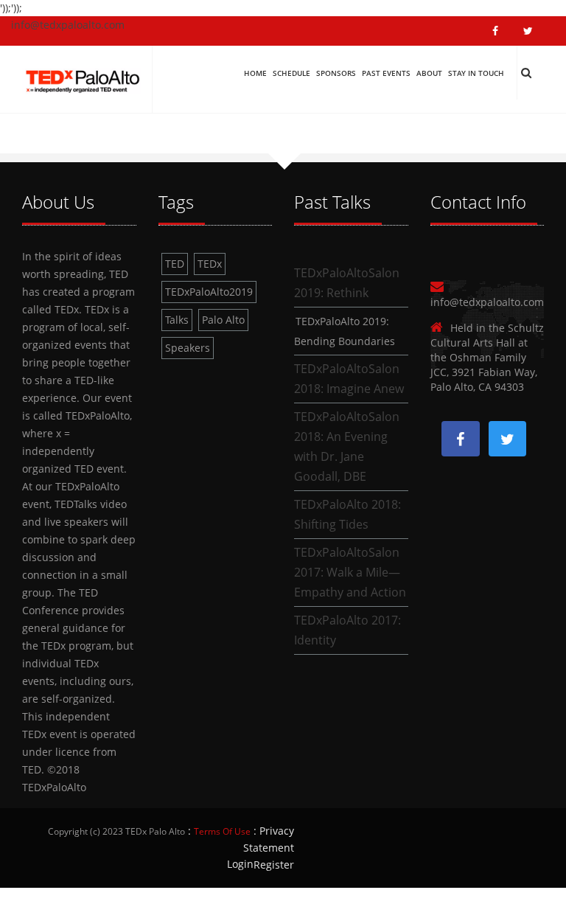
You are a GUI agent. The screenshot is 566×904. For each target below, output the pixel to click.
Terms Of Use (222, 831)
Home (255, 73)
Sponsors (336, 73)
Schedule (291, 73)
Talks (177, 320)
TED (174, 264)
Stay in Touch (476, 73)
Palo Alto (223, 320)
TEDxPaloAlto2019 (209, 292)
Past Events (386, 73)
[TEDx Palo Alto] (81, 78)
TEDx (210, 264)
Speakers (187, 348)
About (429, 73)
